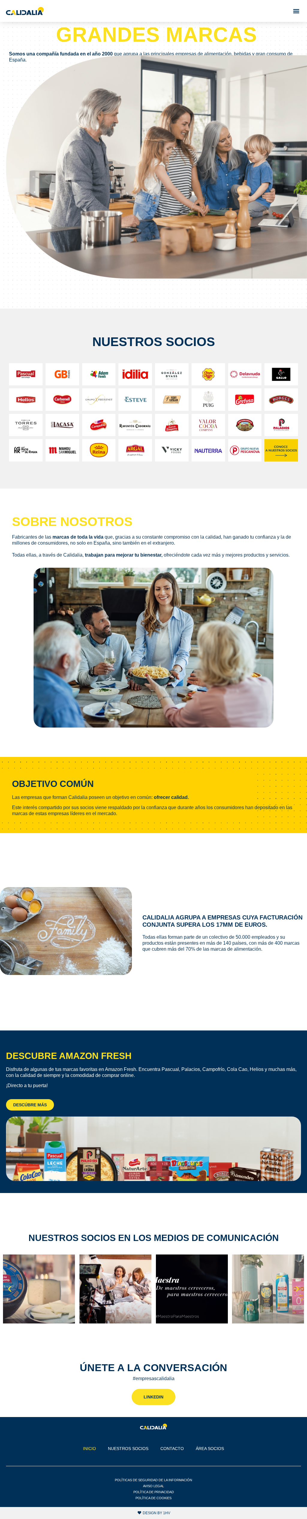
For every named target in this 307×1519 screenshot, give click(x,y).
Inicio (89, 1448)
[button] (296, 11)
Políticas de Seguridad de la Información (153, 1480)
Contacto (172, 1448)
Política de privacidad (153, 1492)
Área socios (210, 1448)
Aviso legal (153, 1486)
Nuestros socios (128, 1448)
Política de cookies (153, 1498)
